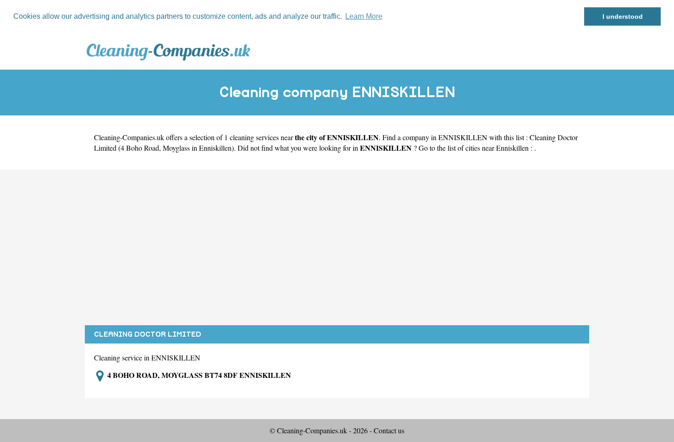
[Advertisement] (337, 247)
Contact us (389, 430)
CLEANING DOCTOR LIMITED (147, 334)
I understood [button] (622, 16)
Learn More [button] (363, 16)
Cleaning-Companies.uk (129, 137)
